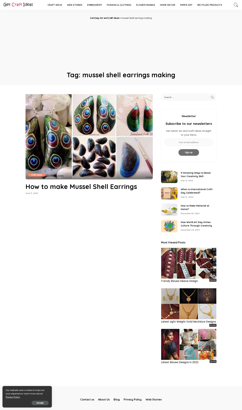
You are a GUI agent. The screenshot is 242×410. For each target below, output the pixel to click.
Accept (40, 403)
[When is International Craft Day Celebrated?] (169, 193)
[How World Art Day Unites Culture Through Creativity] (169, 226)
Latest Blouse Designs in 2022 (179, 362)
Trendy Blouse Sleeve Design (179, 281)
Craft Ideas (36, 175)
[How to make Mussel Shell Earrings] (89, 136)
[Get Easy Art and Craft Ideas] (18, 5)
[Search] (236, 5)
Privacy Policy (13, 397)
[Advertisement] (121, 44)
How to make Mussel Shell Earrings (81, 186)
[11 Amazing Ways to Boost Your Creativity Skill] (169, 177)
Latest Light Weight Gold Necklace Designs (188, 321)
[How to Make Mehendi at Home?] (169, 210)
